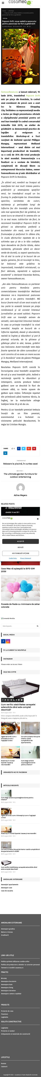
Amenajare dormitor (8, 991)
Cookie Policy (13, 558)
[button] (38, 519)
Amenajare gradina (8, 929)
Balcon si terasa (7, 932)
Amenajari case (6, 888)
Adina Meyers (8, 26)
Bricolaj (4, 978)
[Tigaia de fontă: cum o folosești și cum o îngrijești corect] (10, 728)
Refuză (20, 547)
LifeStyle (5, 18)
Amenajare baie (6, 985)
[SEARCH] (37, 626)
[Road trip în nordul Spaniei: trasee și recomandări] (10, 752)
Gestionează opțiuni (20, 553)
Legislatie (4, 1017)
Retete (3, 1064)
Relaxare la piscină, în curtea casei (20, 463)
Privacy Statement (25, 558)
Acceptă (20, 541)
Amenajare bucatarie (8, 981)
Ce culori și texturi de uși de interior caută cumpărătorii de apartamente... (30, 739)
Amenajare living (7, 988)
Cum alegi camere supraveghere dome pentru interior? (28, 763)
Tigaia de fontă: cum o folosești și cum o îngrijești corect (8, 738)
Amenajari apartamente (9, 885)
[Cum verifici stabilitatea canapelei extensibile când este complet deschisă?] (20, 689)
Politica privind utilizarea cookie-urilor (15, 961)
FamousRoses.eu (9, 92)
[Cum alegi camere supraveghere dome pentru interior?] (30, 752)
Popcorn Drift (33, 95)
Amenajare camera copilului (11, 994)
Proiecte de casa (7, 1011)
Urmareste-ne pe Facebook (15, 772)
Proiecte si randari (8, 1031)
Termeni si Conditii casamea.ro (12, 968)
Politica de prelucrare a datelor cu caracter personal (20, 965)
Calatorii (4, 1067)
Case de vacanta (7, 891)
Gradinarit (5, 935)
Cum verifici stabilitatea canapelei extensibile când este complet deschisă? (18, 707)
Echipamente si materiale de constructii (15, 1034)
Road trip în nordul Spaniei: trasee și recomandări (8, 763)
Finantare (4, 1014)
